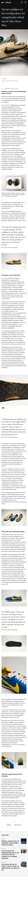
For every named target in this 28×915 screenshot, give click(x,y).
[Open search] (22, 2)
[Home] (6, 2)
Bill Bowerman (15, 105)
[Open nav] (25, 2)
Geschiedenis (17, 825)
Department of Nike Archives (11, 80)
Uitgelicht (8, 825)
